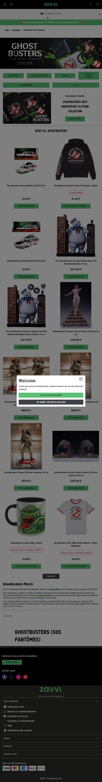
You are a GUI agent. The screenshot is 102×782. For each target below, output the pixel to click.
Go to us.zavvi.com (51, 395)
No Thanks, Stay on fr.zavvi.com (51, 402)
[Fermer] (80, 378)
